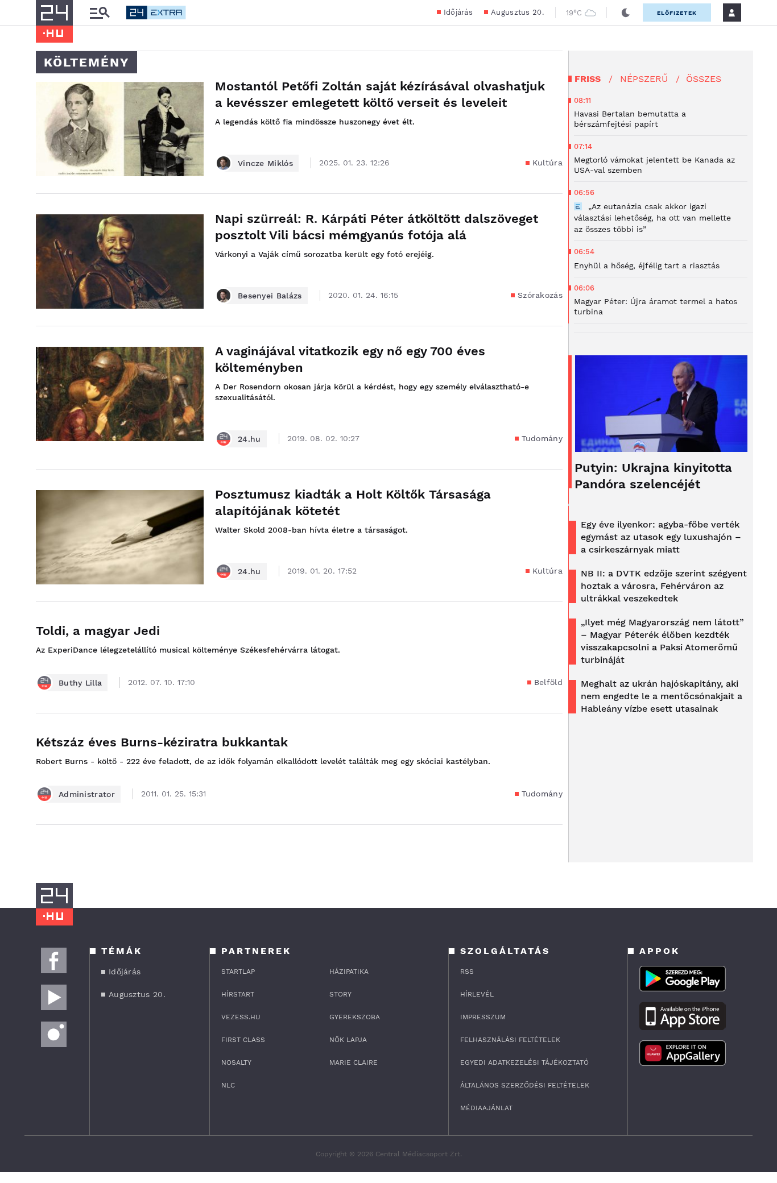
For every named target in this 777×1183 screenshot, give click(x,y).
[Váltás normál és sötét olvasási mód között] (626, 12)
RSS (467, 972)
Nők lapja (348, 1040)
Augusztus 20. (517, 12)
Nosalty (236, 1062)
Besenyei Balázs (270, 295)
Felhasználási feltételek (510, 1040)
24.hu (249, 438)
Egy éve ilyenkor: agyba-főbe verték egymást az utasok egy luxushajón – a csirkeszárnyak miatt (661, 537)
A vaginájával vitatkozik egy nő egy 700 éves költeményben (350, 359)
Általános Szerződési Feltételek (524, 1085)
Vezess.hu (241, 1017)
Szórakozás (540, 295)
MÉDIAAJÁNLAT (486, 1108)
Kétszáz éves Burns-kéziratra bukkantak (162, 742)
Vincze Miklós (265, 163)
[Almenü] (99, 13)
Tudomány (542, 438)
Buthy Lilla (80, 682)
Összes (703, 78)
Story (340, 994)
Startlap (238, 972)
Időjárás (458, 12)
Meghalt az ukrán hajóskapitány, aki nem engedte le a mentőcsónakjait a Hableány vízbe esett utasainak (661, 696)
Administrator (87, 794)
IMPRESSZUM (483, 1017)
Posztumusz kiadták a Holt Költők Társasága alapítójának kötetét (353, 502)
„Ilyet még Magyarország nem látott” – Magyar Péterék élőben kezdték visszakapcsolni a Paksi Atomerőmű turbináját (662, 641)
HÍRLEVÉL (477, 994)
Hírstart (237, 994)
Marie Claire (353, 1062)
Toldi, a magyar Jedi (98, 631)
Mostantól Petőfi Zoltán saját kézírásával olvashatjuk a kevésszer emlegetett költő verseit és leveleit (380, 94)
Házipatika (349, 972)
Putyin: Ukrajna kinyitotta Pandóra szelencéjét (653, 475)
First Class (243, 1040)
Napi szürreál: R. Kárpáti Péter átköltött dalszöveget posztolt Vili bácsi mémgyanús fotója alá (376, 226)
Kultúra (547, 162)
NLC (228, 1085)
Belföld (548, 682)
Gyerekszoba (354, 1017)
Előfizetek (677, 13)
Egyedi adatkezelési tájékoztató (524, 1062)
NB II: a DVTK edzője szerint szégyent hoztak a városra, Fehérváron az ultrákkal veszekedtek (664, 586)
